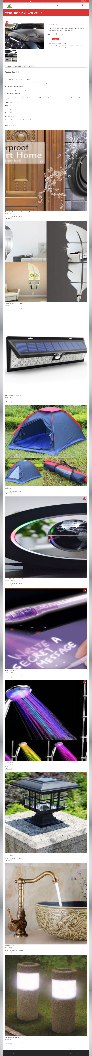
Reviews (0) (31, 66)
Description (10, 66)
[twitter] (84, 1)
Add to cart (55, 39)
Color (49, 34)
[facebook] (82, 1)
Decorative (61, 45)
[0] (81, 6)
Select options (9, 309)
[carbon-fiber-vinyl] (24, 36)
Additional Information (20, 66)
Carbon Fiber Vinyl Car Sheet (73, 45)
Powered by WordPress (63, 1053)
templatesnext (83, 1053)
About (58, 5)
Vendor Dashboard (67, 5)
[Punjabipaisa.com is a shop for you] (8, 5)
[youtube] (85, 1)
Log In (76, 5)
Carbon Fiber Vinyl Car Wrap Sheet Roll (67, 47)
